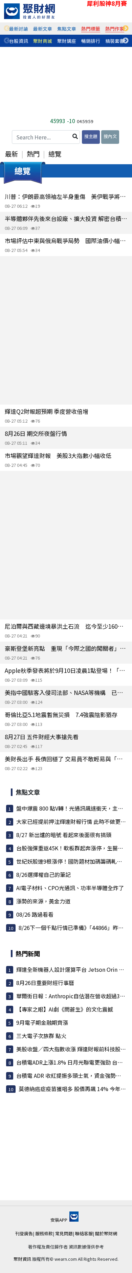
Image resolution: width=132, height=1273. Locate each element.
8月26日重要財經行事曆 (45, 983)
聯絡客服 (84, 1233)
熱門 (33, 153)
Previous (6, 28)
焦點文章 (66, 28)
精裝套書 (114, 40)
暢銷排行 (90, 40)
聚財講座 (66, 40)
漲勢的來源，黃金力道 (43, 901)
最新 (11, 153)
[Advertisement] (66, 330)
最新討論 (18, 28)
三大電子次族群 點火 (41, 1036)
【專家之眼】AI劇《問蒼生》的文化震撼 (64, 1009)
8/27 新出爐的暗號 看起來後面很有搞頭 (63, 835)
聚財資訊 (22, 1259)
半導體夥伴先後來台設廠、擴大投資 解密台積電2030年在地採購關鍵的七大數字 (66, 218)
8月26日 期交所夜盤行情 (36, 433)
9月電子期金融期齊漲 (42, 1022)
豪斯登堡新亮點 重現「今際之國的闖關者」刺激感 (66, 648)
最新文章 (42, 28)
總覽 (54, 153)
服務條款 (44, 1233)
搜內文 (110, 136)
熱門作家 (114, 28)
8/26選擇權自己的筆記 (43, 874)
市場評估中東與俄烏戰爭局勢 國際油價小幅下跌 (66, 240)
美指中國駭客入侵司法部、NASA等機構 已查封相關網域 (66, 692)
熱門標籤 (90, 28)
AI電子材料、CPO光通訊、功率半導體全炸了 (70, 888)
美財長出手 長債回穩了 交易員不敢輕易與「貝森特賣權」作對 (66, 758)
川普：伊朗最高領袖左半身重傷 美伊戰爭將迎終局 (66, 196)
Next (125, 28)
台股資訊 (18, 40)
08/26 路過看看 (34, 914)
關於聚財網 (106, 1233)
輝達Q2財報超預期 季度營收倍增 (46, 411)
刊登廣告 (24, 1233)
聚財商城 (42, 40)
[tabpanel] (19, 28)
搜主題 (90, 136)
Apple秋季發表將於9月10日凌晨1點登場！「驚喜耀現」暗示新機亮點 (66, 670)
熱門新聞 (28, 953)
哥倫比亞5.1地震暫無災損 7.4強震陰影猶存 (61, 714)
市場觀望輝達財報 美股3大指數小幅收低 (58, 455)
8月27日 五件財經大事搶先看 (42, 736)
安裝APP (59, 1220)
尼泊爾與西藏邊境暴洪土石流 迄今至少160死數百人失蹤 (66, 626)
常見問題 (64, 1233)
